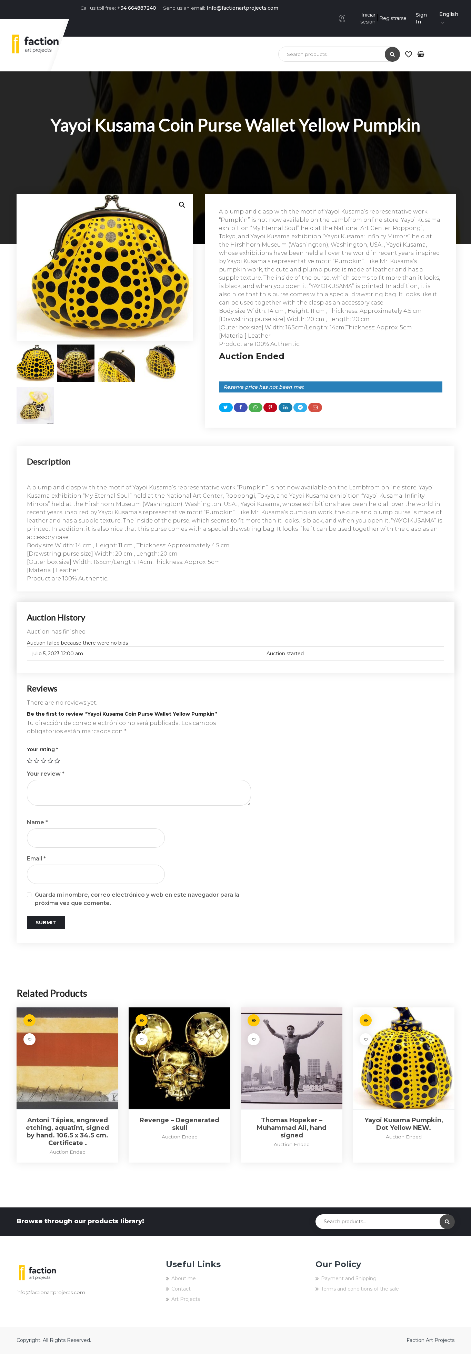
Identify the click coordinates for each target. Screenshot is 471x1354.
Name (37, 822)
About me (183, 1278)
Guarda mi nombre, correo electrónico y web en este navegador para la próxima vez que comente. (137, 899)
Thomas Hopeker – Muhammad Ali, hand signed (292, 1127)
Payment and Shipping (349, 1278)
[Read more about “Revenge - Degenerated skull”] (142, 1020)
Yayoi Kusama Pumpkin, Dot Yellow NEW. (403, 1124)
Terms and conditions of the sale (360, 1289)
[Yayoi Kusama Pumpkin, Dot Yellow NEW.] (403, 1058)
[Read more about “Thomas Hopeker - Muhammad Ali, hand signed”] (254, 1020)
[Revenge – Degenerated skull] (179, 1058)
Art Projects (185, 1299)
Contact (181, 1289)
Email (36, 858)
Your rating (42, 749)
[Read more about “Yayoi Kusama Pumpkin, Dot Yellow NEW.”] (366, 1020)
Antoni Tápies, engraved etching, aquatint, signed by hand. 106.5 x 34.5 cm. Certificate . (67, 1131)
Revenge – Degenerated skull (179, 1124)
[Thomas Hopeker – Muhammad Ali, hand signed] (291, 1058)
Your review (45, 773)
